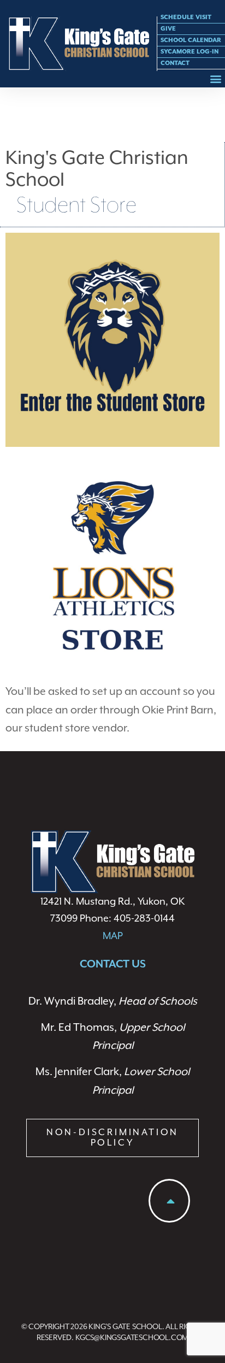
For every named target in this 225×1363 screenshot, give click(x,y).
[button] (216, 78)
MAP (113, 936)
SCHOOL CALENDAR (191, 40)
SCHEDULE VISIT (186, 17)
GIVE (168, 28)
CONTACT (175, 63)
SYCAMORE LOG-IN (189, 51)
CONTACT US (113, 964)
